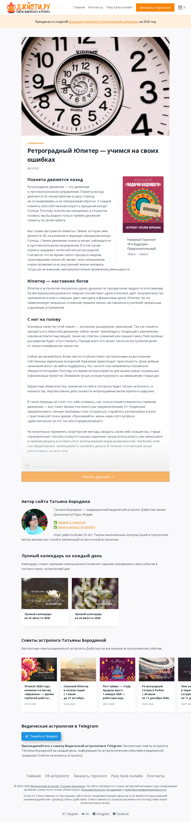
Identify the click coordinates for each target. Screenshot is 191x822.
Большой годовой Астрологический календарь (103, 22)
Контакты (95, 7)
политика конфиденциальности (145, 789)
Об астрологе (57, 775)
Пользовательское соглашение (101, 789)
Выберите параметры (143, 263)
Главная (79, 7)
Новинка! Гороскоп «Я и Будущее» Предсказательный (141, 244)
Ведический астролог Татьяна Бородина (58, 786)
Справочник (35, 143)
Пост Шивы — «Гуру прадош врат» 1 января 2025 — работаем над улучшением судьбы (117, 694)
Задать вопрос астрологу (76, 527)
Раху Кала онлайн (119, 7)
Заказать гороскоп (155, 7)
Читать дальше (95, 476)
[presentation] (44, 593)
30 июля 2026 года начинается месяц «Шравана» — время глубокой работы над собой (39, 694)
